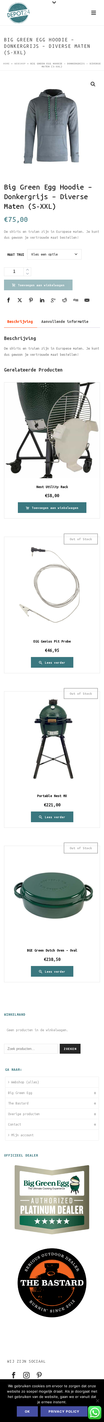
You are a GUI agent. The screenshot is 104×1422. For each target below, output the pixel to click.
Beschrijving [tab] (20, 321)
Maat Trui (15, 254)
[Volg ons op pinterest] (39, 1375)
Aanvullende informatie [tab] (64, 321)
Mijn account (22, 1135)
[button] (93, 84)
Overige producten (24, 1114)
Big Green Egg (20, 1093)
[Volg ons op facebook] (13, 1375)
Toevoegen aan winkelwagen (41, 285)
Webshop (20, 63)
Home (6, 63)
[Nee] (97, 1400)
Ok (27, 1411)
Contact (14, 1124)
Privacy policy (64, 1411)
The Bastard (18, 1103)
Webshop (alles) (25, 1082)
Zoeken (70, 1048)
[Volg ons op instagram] (26, 1375)
